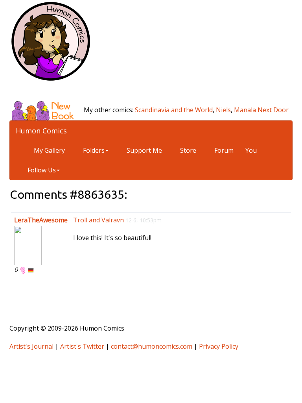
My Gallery (48, 150)
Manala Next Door (261, 109)
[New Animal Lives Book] (45, 109)
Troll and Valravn (98, 220)
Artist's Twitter (82, 346)
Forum (223, 150)
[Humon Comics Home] (50, 40)
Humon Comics (41, 130)
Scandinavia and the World (174, 109)
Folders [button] (93, 150)
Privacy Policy (218, 346)
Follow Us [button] (42, 170)
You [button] (251, 150)
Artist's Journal (31, 346)
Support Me (143, 150)
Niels (223, 109)
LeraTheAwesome (41, 220)
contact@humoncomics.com (151, 346)
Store (187, 150)
